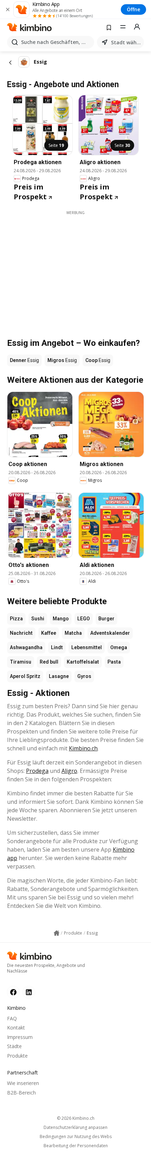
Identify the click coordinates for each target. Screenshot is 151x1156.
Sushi (37, 618)
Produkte (17, 1055)
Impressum (20, 1037)
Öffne (133, 9)
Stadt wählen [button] (126, 42)
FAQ (12, 1018)
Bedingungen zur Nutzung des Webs (76, 1136)
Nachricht (21, 633)
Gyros (84, 676)
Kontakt (16, 1027)
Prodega (37, 771)
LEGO (83, 618)
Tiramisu (20, 662)
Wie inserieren (23, 1083)
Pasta (114, 662)
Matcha (73, 633)
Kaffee (48, 633)
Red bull (49, 662)
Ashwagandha (26, 647)
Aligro (69, 771)
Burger (106, 618)
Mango (61, 618)
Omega (118, 647)
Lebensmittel (86, 647)
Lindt (57, 647)
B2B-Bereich (21, 1092)
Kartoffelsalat (83, 662)
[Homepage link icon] (56, 933)
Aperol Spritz (25, 676)
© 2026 (75, 1118)
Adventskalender (110, 633)
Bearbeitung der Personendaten (76, 1146)
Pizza (16, 618)
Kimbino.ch (83, 748)
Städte (14, 1046)
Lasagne (59, 676)
